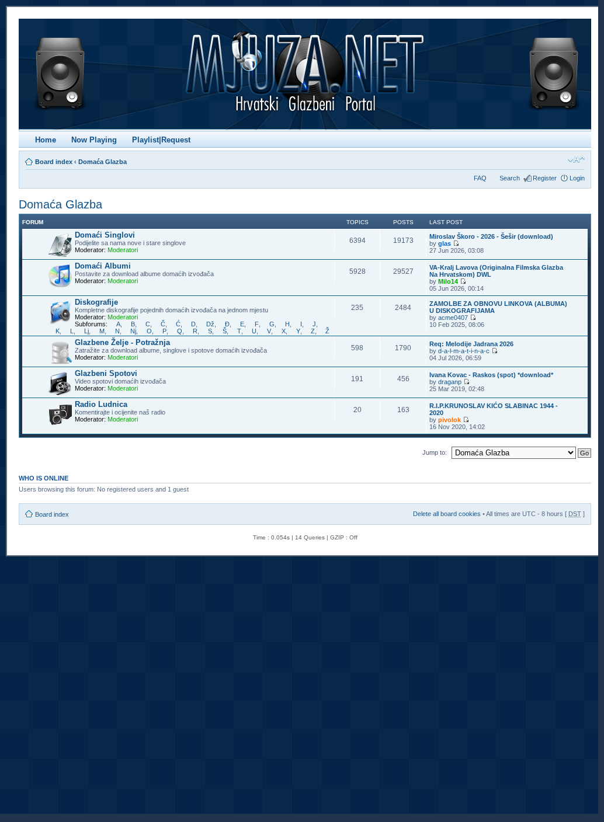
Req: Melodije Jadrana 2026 (471, 343)
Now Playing (94, 139)
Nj (133, 331)
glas (444, 243)
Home (45, 139)
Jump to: (434, 452)
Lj (86, 331)
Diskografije (96, 302)
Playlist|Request (161, 139)
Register (545, 178)
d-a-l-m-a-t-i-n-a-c (464, 350)
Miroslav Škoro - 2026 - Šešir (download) (491, 236)
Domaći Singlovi (105, 235)
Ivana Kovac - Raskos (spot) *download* (491, 374)
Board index (53, 161)
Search (509, 178)
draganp (449, 381)
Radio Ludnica (101, 404)
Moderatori (122, 249)
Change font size (576, 159)
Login (577, 178)
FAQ (480, 178)
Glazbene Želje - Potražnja (122, 342)
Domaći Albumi (103, 266)
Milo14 (448, 281)
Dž (210, 324)
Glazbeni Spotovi (106, 373)
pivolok (449, 419)
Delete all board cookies (447, 513)
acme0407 (453, 317)
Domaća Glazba (102, 161)
